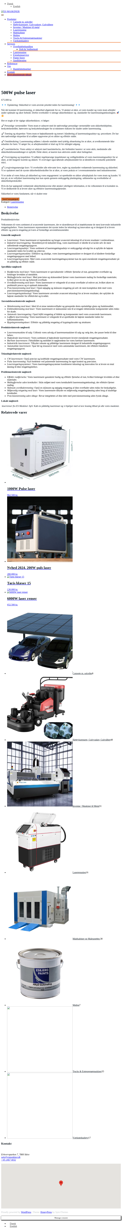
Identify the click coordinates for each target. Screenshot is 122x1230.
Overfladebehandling (23, 46)
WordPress (26, 1212)
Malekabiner (19, 32)
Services (11, 44)
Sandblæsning (19, 60)
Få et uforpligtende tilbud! (19, 75)
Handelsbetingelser (22, 69)
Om (9, 66)
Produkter (11, 19)
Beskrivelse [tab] (12, 207)
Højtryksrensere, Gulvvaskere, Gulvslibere (33, 24)
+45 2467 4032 (8, 1160)
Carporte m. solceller (23, 22)
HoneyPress (46, 1212)
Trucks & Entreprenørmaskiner (27, 38)
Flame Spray (19, 57)
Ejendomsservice (21, 55)
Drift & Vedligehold (28, 49)
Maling (16, 35)
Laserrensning (19, 30)
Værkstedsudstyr (21, 40)
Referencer (12, 63)
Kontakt (11, 72)
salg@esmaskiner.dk (10, 1157)
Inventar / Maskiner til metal (26, 27)
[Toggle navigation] (2, 14)
